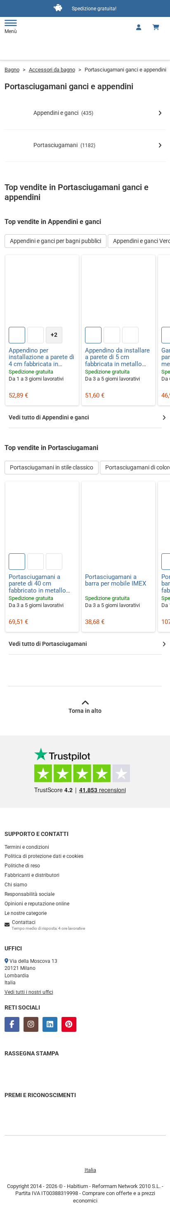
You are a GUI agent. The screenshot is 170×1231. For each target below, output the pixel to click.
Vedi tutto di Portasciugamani (48, 644)
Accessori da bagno (52, 70)
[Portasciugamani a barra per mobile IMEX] (118, 518)
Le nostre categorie (26, 913)
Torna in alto (85, 710)
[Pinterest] (68, 1024)
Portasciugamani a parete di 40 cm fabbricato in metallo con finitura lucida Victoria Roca (37, 584)
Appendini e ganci (63, 113)
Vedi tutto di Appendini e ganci (49, 417)
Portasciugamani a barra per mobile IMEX (115, 580)
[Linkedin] (49, 1024)
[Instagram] (31, 1024)
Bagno (12, 70)
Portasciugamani (64, 145)
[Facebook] (12, 1024)
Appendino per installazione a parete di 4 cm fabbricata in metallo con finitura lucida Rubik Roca (41, 357)
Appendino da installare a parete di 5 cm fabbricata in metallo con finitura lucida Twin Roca (117, 357)
